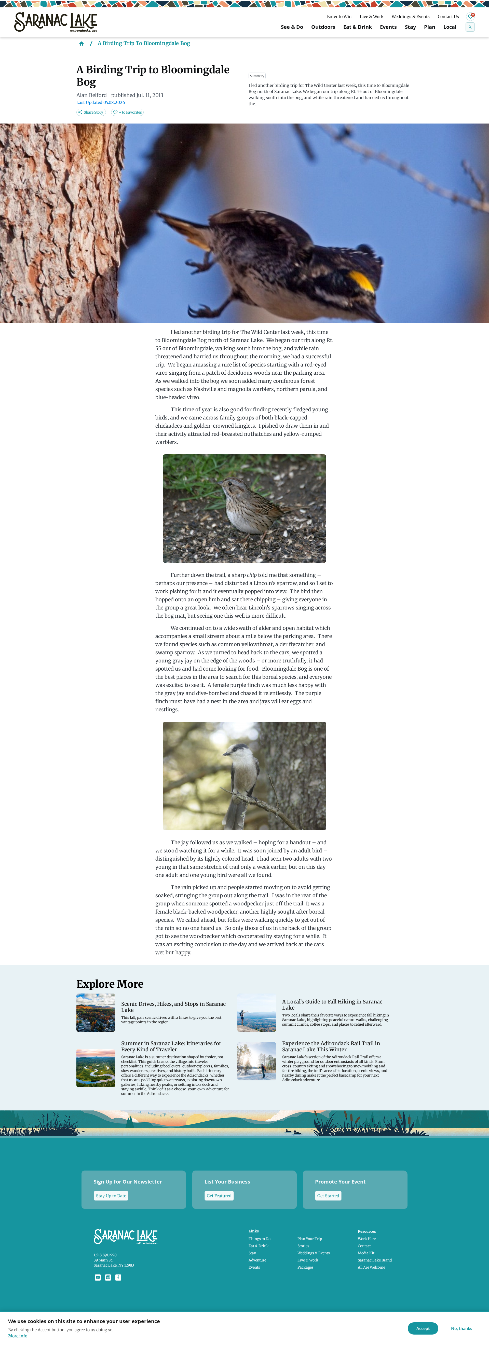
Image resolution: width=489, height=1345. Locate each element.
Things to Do (259, 1239)
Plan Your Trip (309, 1239)
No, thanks (461, 1328)
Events (388, 26)
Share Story (93, 112)
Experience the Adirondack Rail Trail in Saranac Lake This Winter (331, 1046)
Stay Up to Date (111, 1195)
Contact (364, 1246)
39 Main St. (103, 1260)
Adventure (257, 1260)
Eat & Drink (357, 26)
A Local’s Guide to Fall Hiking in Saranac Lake (332, 1005)
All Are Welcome (371, 1267)
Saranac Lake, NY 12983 (114, 1265)
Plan (429, 26)
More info (17, 1336)
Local (449, 26)
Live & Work (372, 16)
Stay (410, 26)
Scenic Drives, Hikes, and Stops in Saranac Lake (173, 1007)
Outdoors (323, 26)
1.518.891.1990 (105, 1255)
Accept (423, 1328)
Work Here (367, 1239)
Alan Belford (91, 95)
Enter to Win (339, 16)
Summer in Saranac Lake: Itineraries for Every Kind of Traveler (171, 1046)
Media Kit (366, 1253)
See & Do (292, 26)
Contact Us (448, 16)
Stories (303, 1246)
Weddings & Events (411, 16)
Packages (305, 1267)
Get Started (328, 1195)
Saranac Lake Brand (375, 1260)
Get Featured (219, 1195)
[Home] (81, 43)
